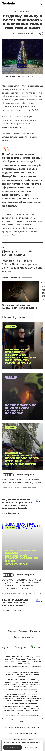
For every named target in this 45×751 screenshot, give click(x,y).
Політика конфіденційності (22, 733)
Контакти (35, 631)
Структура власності (24, 637)
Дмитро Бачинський (22, 33)
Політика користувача (22, 739)
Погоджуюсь (12, 747)
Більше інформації (32, 747)
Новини (8, 475)
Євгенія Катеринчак (25, 475)
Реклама (23, 631)
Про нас (12, 631)
